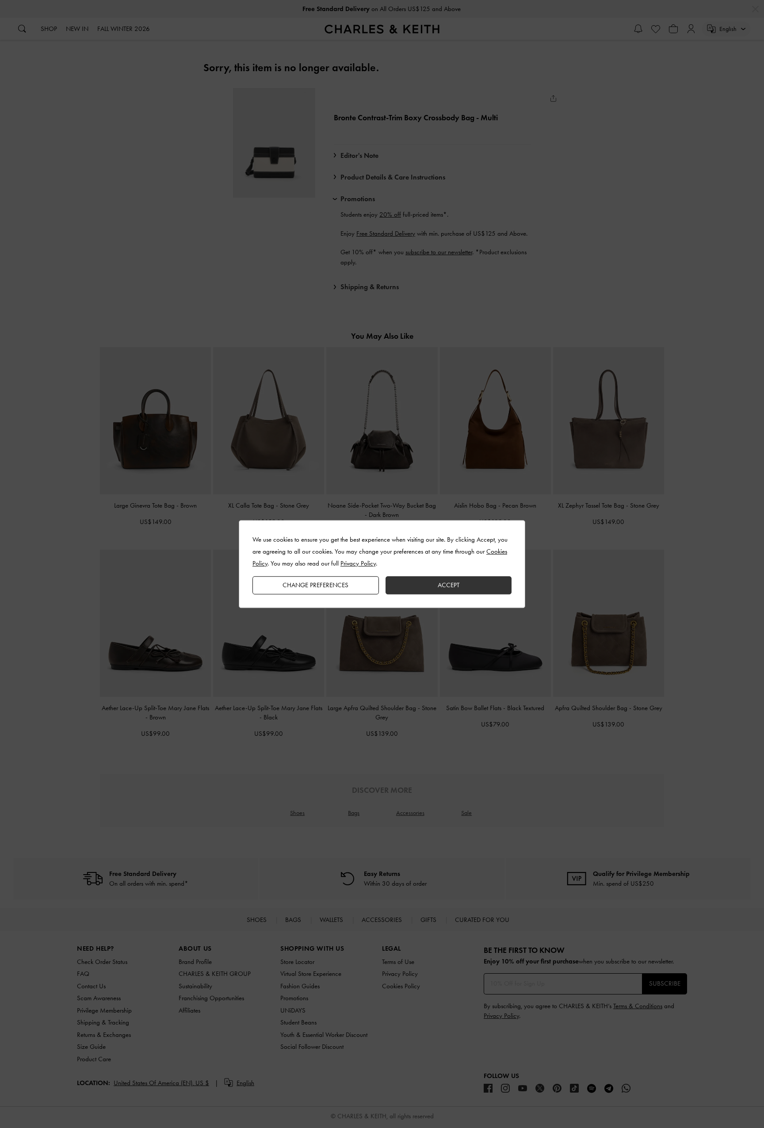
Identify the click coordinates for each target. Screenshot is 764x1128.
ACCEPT (448, 585)
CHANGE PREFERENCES (315, 585)
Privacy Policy (358, 563)
